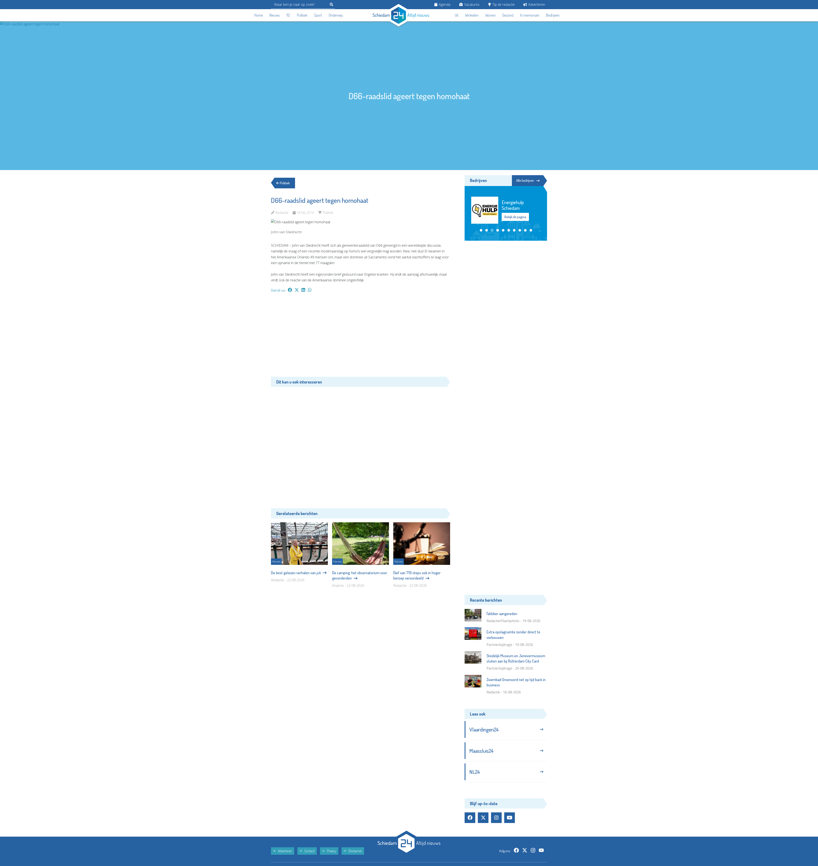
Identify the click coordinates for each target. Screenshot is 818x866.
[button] (481, 225)
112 (288, 15)
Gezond (507, 15)
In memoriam (529, 15)
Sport (318, 15)
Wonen (490, 15)
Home (258, 15)
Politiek (302, 15)
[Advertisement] (360, 336)
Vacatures (471, 4)
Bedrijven (553, 15)
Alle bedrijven (525, 180)
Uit (456, 15)
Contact (309, 851)
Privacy (331, 851)
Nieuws (274, 15)
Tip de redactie (503, 4)
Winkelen (472, 15)
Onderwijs (336, 15)
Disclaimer (355, 851)
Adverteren (536, 4)
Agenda (444, 4)
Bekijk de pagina (515, 214)
